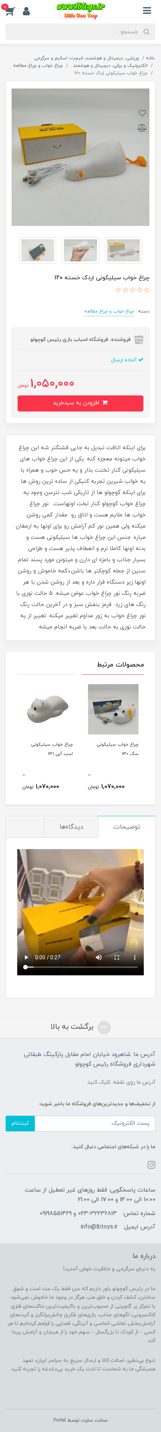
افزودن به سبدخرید (77, 403)
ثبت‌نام (20, 1123)
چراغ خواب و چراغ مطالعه (109, 311)
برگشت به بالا (73, 1027)
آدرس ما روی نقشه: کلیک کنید (121, 1082)
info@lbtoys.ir (99, 1227)
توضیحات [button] (126, 827)
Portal (60, 1420)
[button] (14, 11)
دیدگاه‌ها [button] (71, 827)
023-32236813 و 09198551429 (78, 1213)
